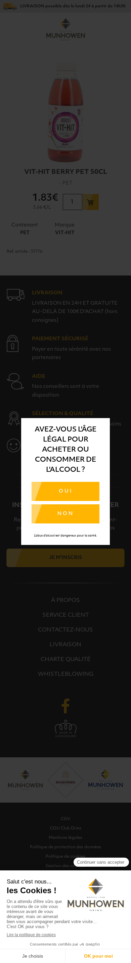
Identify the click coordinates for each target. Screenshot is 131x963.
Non (65, 513)
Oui (66, 491)
